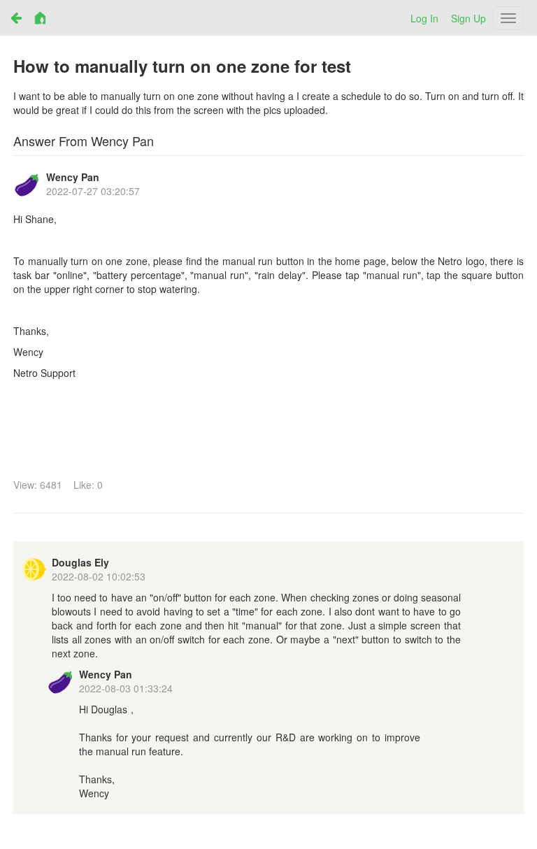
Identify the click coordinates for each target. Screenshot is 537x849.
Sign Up (468, 18)
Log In (424, 18)
